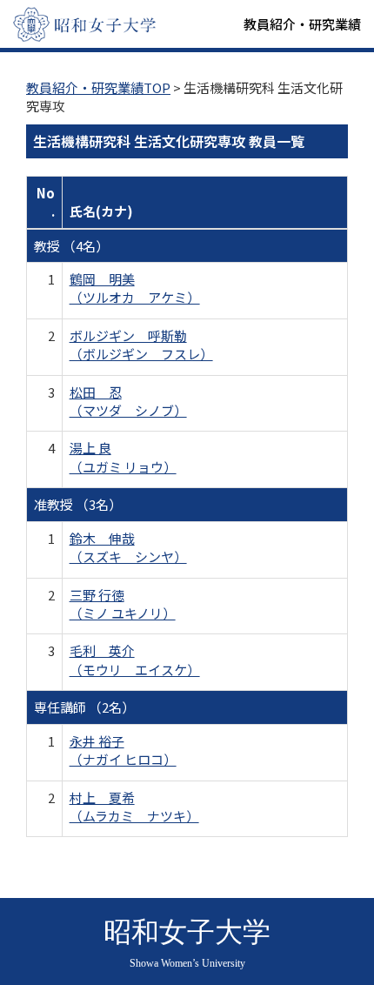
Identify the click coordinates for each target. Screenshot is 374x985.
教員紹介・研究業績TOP (98, 87)
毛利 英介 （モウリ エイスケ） (135, 659)
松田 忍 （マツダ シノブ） (128, 401)
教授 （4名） (71, 246)
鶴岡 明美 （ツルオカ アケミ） (135, 288)
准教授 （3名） (78, 504)
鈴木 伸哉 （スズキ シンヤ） (128, 547)
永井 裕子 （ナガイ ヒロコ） (123, 750)
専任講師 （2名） (84, 707)
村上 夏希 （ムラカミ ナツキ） (134, 806)
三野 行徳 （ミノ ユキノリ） (123, 604)
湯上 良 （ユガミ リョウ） (123, 457)
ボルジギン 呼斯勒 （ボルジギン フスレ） (141, 344)
